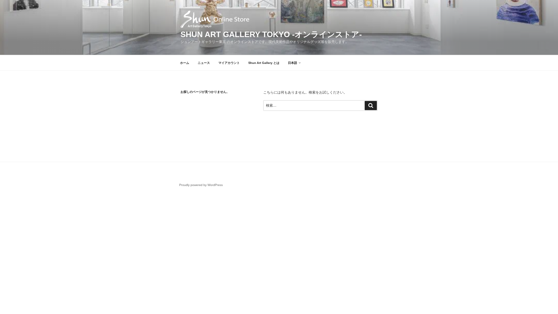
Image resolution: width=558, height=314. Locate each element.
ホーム (184, 63)
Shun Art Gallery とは (263, 63)
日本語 (292, 63)
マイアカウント (229, 63)
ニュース (204, 63)
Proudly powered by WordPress (201, 185)
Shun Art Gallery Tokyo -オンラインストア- (271, 34)
